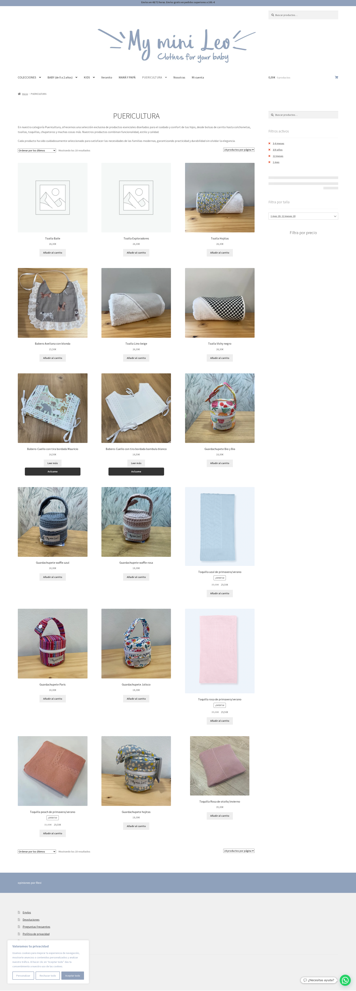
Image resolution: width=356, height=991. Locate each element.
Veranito (106, 77)
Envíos (27, 912)
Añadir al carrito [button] (52, 252)
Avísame (52, 471)
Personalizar (23, 975)
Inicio (25, 94)
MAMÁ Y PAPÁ (127, 77)
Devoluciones (31, 919)
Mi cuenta (198, 77)
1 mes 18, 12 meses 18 (283, 216)
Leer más (52, 463)
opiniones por (29, 883)
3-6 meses (278, 143)
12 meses (278, 156)
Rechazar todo (48, 975)
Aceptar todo (72, 975)
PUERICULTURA (152, 77)
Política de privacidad (36, 934)
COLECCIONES (27, 77)
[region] (48, 962)
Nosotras (179, 77)
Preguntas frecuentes (36, 926)
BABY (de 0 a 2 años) (59, 77)
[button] (345, 980)
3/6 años (278, 149)
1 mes (276, 162)
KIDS (87, 77)
